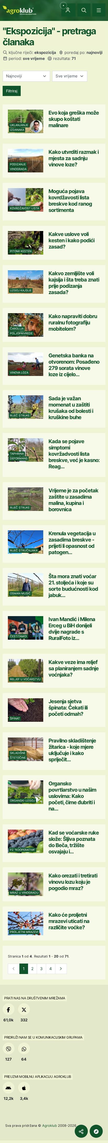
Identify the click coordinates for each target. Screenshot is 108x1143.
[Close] (83, 9)
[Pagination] (61, 969)
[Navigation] (98, 9)
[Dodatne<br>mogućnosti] (96, 1131)
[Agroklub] (19, 9)
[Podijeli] (81, 1131)
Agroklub (49, 1125)
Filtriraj (11, 91)
